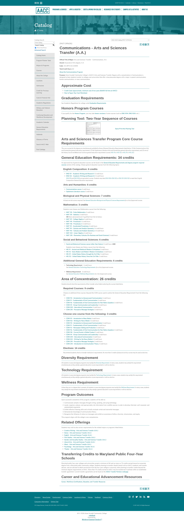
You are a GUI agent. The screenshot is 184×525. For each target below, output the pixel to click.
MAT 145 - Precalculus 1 (74, 221)
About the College (42, 75)
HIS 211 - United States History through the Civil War (83, 254)
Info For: (37, 3)
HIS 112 (119, 152)
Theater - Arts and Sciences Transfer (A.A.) (78, 449)
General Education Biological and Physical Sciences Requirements (105, 200)
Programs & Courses (60, 9)
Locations (39, 81)
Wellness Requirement (128, 387)
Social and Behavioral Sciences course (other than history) (84, 244)
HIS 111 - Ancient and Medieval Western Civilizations (83, 249)
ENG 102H (132, 113)
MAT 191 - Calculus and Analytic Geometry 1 (80, 228)
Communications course (73, 189)
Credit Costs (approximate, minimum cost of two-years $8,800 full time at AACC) (90, 91)
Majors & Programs (42, 65)
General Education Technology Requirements (82, 267)
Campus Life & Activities (131, 9)
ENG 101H (125, 113)
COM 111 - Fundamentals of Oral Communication (81, 300)
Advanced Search (40, 50)
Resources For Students (112, 9)
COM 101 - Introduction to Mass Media (78, 318)
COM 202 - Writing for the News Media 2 (79, 339)
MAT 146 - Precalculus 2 (74, 224)
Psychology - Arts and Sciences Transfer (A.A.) (79, 447)
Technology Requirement (103, 375)
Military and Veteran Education (43, 109)
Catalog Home (41, 55)
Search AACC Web (42, 144)
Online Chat (54, 502)
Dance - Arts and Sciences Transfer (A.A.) (77, 433)
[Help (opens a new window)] (148, 44)
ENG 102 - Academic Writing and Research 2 (80, 176)
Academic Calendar (42, 122)
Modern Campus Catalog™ (92, 519)
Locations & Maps (80, 497)
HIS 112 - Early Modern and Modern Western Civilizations (84, 252)
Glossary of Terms (42, 139)
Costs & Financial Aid (43, 98)
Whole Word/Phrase (42, 47)
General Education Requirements (42, 128)
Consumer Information (41, 502)
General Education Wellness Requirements (81, 274)
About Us (145, 9)
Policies (90, 497)
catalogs (92, 515)
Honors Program (80, 113)
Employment (57, 497)
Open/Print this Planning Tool (125, 129)
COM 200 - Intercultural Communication (79, 307)
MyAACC (148, 3)
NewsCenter (47, 497)
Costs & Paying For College (92, 9)
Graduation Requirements (98, 103)
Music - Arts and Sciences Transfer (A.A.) (77, 444)
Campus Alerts (107, 497)
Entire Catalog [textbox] (38, 42)
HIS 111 (113, 152)
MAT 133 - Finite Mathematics (76, 212)
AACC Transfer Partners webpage (117, 472)
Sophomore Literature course (75, 191)
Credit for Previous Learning (42, 92)
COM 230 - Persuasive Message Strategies (80, 309)
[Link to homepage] (42, 10)
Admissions (40, 86)
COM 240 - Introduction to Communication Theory (82, 344)
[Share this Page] (143, 44)
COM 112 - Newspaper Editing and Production (81, 328)
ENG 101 (68, 178)
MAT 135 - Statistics (72, 214)
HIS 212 (131, 152)
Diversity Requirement (102, 363)
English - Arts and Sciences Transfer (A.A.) (78, 435)
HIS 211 (125, 152)
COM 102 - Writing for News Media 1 (78, 321)
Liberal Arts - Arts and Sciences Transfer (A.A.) (79, 442)
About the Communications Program (71, 72)
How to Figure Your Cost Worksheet (75, 93)
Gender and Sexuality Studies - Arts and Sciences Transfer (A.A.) (85, 440)
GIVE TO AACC (119, 3)
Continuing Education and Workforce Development (44, 116)
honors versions (100, 113)
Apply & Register (74, 9)
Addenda (39, 134)
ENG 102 (114, 178)
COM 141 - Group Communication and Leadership (82, 305)
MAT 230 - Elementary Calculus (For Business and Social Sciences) (87, 235)
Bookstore (140, 3)
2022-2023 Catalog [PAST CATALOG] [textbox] (122, 40)
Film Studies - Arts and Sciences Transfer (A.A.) (79, 437)
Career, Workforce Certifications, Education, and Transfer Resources (83, 482)
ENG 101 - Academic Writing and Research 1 (80, 174)
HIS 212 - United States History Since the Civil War (82, 256)
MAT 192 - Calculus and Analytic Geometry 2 (80, 231)
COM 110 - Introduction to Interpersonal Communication (84, 298)
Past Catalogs (40, 149)
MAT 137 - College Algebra (75, 219)
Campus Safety (67, 497)
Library (134, 3)
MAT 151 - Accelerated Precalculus (77, 226)
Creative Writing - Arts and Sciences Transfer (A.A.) (81, 430)
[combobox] (130, 40)
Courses (39, 70)
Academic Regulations (43, 103)
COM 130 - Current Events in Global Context (80, 332)
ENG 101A (77, 178)
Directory (37, 497)
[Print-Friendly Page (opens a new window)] (146, 44)
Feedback (98, 497)
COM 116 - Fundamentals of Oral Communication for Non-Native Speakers (90, 303)
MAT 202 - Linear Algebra (74, 233)
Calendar (128, 3)
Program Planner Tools (43, 60)
